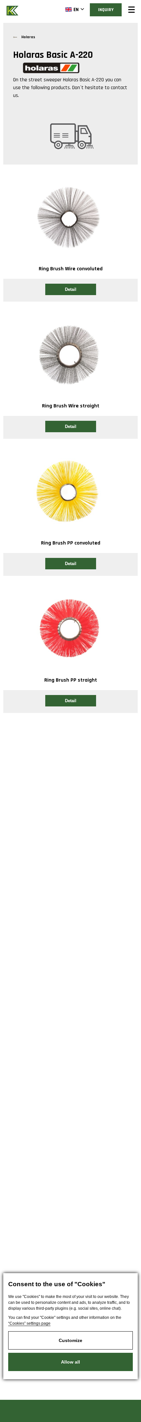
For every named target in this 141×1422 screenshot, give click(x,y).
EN (76, 10)
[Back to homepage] (13, 10)
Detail (70, 289)
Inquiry (105, 10)
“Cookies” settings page (29, 1323)
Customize (70, 1340)
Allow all (70, 1362)
